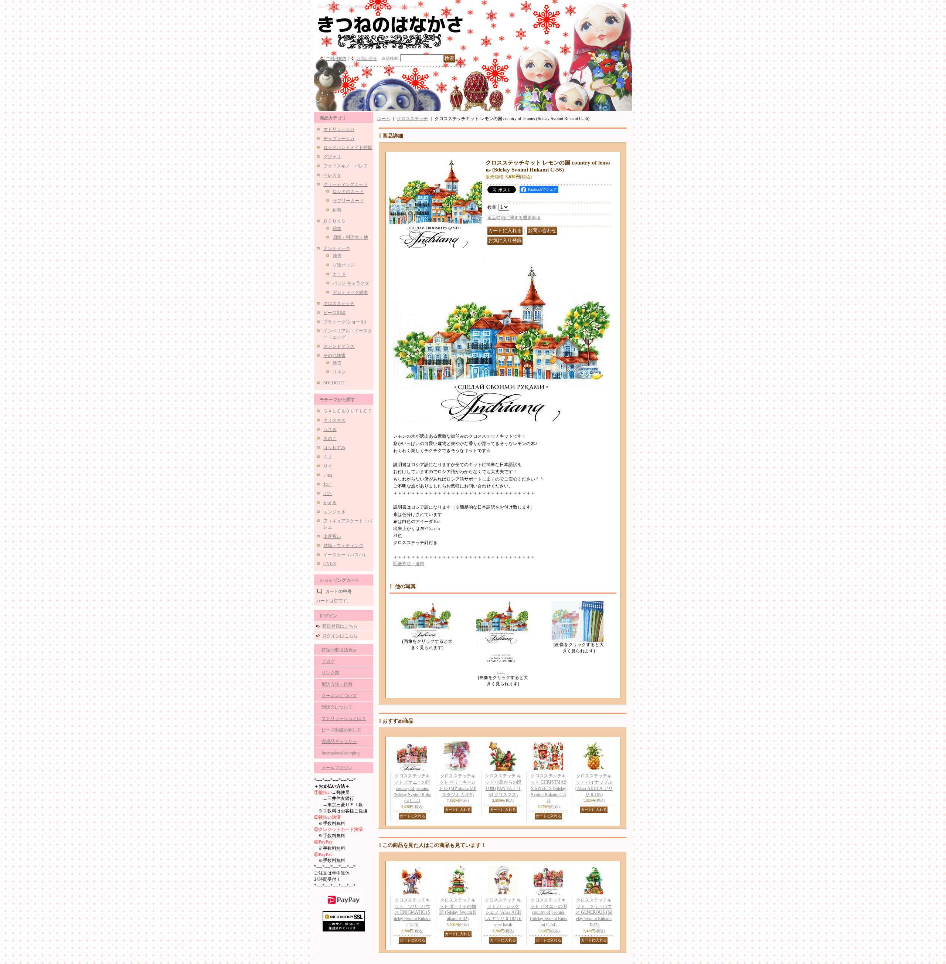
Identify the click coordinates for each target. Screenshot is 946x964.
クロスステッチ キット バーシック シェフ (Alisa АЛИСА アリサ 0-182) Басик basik (502, 912)
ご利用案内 (336, 58)
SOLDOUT (333, 383)
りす (327, 466)
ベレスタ (332, 175)
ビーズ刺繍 (334, 312)
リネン (339, 371)
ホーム (383, 118)
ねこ (327, 484)
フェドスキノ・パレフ (345, 166)
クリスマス (334, 420)
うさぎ (330, 429)
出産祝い (332, 536)
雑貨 (337, 255)
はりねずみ (334, 447)
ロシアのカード (348, 191)
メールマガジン (337, 767)
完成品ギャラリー (339, 741)
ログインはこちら (340, 635)
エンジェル (334, 512)
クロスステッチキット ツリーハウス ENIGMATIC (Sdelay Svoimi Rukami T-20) (412, 912)
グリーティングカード (345, 184)
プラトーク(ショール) (344, 322)
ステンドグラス (338, 346)
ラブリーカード (348, 200)
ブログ (328, 661)
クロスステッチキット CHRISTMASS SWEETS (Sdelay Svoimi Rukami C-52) (548, 788)
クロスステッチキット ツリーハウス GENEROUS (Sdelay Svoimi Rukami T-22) (593, 912)
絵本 (337, 228)
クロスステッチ (338, 303)
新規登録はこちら (340, 626)
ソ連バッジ (344, 265)
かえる (330, 502)
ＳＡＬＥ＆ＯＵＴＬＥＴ (347, 411)
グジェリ (332, 156)
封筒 (337, 210)
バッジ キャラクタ (351, 283)
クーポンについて (339, 695)
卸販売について (337, 707)
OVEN (329, 563)
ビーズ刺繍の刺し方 (341, 730)
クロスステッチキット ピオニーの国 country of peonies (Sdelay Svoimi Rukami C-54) (412, 788)
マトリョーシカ (338, 129)
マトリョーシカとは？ (343, 718)
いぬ (327, 475)
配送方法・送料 (337, 684)
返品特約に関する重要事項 (514, 217)
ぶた (327, 493)
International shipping (340, 753)
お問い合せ (367, 58)
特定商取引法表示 (339, 649)
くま (327, 456)
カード (339, 274)
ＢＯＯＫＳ (334, 221)
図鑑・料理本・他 (350, 237)
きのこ (330, 438)
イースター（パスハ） (345, 554)
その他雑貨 (334, 355)
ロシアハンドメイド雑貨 (347, 147)
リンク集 (330, 672)
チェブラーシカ (338, 138)
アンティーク (336, 248)
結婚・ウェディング (343, 545)
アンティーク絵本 (350, 292)
